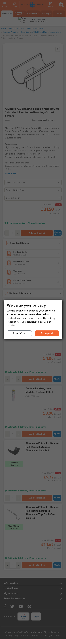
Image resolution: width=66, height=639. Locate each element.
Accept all (47, 333)
